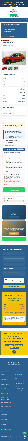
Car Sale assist (4, 379)
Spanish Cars (4, 382)
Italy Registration (19, 386)
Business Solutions (14, 216)
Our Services (4, 414)
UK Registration (18, 374)
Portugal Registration (19, 388)
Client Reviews (4, 426)
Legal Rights (4, 419)
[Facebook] (12, 363)
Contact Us (3, 424)
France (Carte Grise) (19, 381)
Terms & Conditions (5, 421)
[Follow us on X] (9, 363)
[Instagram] (19, 363)
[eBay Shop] (16, 363)
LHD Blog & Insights (6, 429)
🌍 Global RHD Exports (18, 2)
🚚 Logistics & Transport (19, 4)
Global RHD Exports (5, 397)
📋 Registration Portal (7, 4)
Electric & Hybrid (5, 390)
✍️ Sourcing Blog (14, 6)
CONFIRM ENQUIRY (14, 286)
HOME (14, 19)
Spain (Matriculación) (19, 383)
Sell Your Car (4, 377)
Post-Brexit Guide (19, 390)
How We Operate (5, 417)
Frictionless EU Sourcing (6, 399)
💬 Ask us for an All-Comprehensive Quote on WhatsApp (14, 189)
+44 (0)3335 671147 (17, 436)
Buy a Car (3, 374)
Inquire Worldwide (14, 233)
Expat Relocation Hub (6, 406)
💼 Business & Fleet (8, 2)
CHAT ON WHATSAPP (14, 239)
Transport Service (5, 384)
